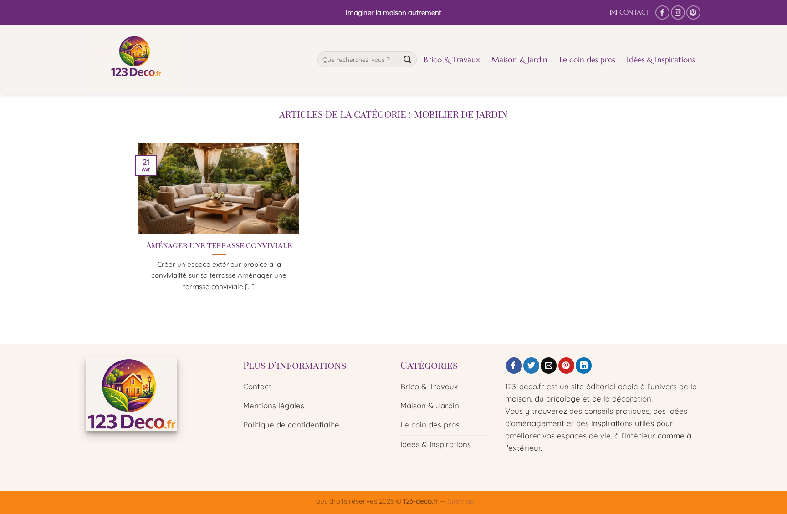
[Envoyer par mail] (549, 365)
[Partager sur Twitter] (531, 365)
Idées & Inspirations (661, 60)
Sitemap (461, 501)
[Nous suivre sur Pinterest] (693, 12)
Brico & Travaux (452, 60)
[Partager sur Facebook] (514, 365)
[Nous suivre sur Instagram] (678, 12)
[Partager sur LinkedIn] (584, 365)
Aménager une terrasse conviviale (219, 245)
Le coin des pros (587, 60)
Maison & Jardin (519, 60)
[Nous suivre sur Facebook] (662, 12)
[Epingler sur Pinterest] (566, 365)
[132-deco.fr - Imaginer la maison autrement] (195, 59)
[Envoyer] (407, 59)
